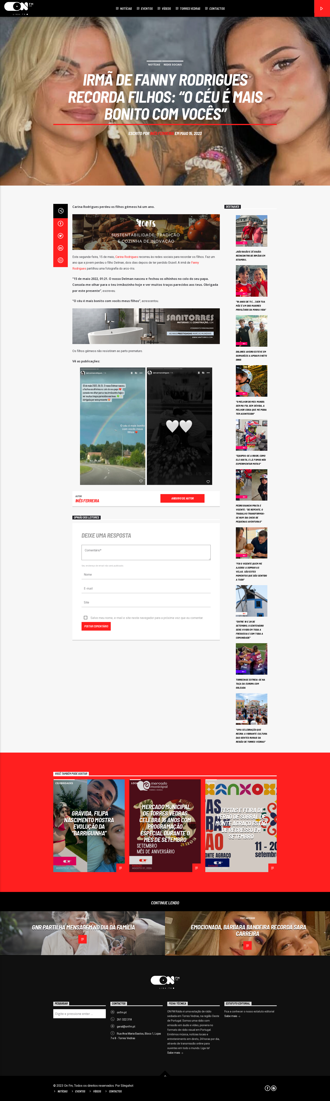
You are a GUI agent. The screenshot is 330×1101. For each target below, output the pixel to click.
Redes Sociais (173, 64)
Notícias (126, 8)
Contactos (217, 8)
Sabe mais (174, 1052)
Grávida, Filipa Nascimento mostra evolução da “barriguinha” (89, 823)
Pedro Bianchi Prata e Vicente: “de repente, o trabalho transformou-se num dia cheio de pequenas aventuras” (250, 513)
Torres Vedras (190, 8)
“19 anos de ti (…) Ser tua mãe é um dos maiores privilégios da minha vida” (251, 305)
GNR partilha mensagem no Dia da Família (83, 927)
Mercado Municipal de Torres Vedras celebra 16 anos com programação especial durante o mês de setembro (165, 823)
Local (135, 783)
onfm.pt (122, 1012)
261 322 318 (124, 1019)
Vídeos (166, 8)
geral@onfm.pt (126, 1026)
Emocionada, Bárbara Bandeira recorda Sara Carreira (248, 930)
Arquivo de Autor (182, 498)
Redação (61, 865)
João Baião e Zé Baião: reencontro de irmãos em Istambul (250, 255)
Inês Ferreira (162, 133)
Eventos (147, 8)
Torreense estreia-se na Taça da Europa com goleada (250, 683)
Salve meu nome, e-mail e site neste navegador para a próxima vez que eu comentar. (147, 618)
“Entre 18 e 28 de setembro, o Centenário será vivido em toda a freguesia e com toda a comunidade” (250, 629)
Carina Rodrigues (126, 257)
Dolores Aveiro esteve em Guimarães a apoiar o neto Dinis (251, 355)
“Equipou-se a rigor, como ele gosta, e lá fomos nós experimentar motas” (251, 459)
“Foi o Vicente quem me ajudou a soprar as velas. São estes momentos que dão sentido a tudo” (251, 571)
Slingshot (127, 1085)
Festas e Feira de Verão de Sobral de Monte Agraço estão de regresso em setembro (241, 823)
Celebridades (64, 783)
